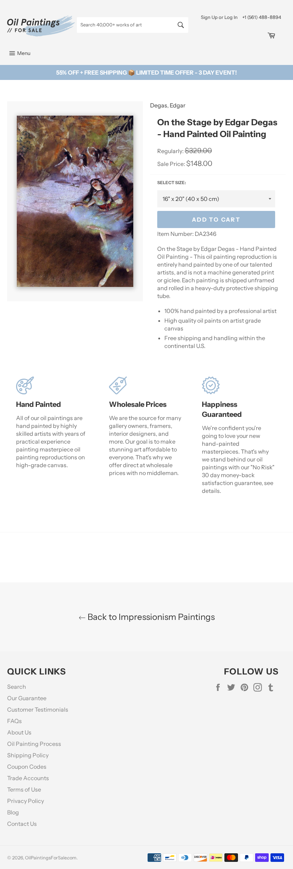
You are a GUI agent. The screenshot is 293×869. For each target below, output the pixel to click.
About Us (19, 732)
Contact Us (22, 823)
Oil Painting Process (34, 743)
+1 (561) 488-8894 (261, 17)
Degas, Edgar (167, 105)
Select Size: (171, 182)
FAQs (14, 720)
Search (16, 686)
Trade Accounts (28, 778)
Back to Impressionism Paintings (150, 617)
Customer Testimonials (37, 709)
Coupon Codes (26, 766)
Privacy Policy (25, 800)
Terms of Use (24, 789)
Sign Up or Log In (219, 17)
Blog (13, 812)
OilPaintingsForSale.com (50, 857)
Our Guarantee (26, 698)
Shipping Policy (28, 755)
